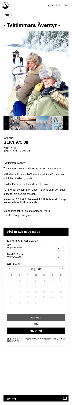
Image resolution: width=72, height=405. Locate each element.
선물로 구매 (36, 331)
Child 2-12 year (15, 255)
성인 (14, 246)
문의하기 (11, 398)
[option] (11, 123)
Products (8, 14)
